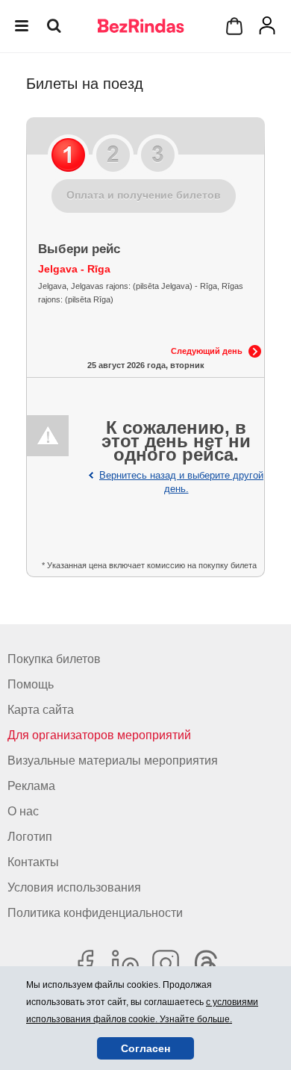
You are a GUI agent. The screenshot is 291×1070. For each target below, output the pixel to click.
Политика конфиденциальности (95, 912)
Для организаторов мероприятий (99, 735)
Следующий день (206, 350)
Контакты (33, 862)
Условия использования (74, 887)
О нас (23, 811)
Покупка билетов (54, 659)
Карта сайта (40, 709)
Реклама (31, 786)
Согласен (145, 1048)
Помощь (30, 684)
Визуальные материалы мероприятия (112, 760)
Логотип (29, 836)
